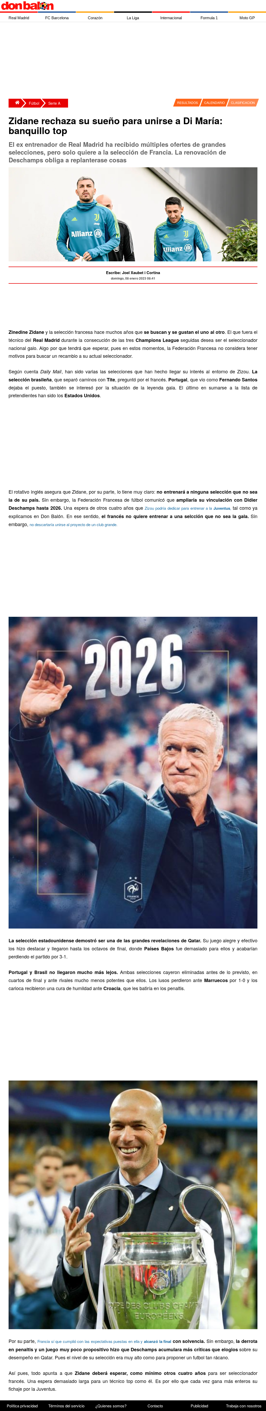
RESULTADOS (187, 102)
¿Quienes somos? (111, 1405)
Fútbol (34, 103)
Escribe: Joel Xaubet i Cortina (133, 272)
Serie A (54, 103)
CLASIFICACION (243, 102)
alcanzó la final (157, 1341)
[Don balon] (127, 6)
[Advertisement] (134, 61)
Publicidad (199, 1405)
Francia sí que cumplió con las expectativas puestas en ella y (90, 1341)
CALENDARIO (214, 102)
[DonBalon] (15, 103)
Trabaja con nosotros (244, 1405)
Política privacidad (22, 1405)
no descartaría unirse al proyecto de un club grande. (73, 524)
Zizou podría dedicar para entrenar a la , (188, 508)
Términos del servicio (66, 1405)
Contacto (155, 1405)
